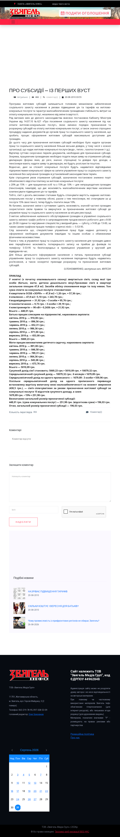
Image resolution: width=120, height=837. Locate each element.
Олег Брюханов (36, 714)
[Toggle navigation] (13, 22)
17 (18, 791)
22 (46, 791)
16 (12, 791)
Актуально (22, 97)
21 (41, 791)
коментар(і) (52, 97)
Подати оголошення (87, 13)
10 (18, 782)
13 (35, 782)
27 (35, 799)
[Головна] (25, 12)
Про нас (75, 737)
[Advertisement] (60, 62)
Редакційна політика (82, 734)
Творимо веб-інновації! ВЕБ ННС (72, 831)
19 (29, 791)
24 (17, 799)
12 (29, 782)
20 (35, 791)
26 (29, 799)
